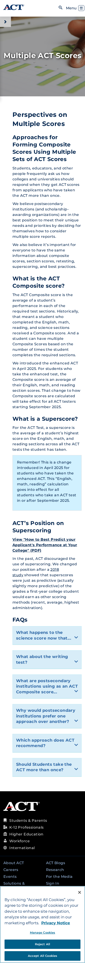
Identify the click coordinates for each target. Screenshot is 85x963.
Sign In (52, 883)
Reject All (42, 944)
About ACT (13, 863)
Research (55, 870)
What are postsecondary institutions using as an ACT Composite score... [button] (47, 686)
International (22, 848)
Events (10, 876)
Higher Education (26, 834)
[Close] (80, 892)
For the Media (59, 876)
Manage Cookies (42, 932)
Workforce (19, 841)
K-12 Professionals (26, 827)
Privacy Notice (55, 923)
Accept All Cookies (42, 956)
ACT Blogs (55, 863)
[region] (42, 924)
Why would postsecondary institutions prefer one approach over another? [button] (45, 716)
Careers (10, 870)
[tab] (47, 635)
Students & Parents (28, 820)
